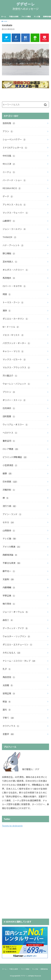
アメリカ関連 (26, 16)
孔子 (6, 669)
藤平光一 (8, 571)
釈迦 (6, 701)
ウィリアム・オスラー (15, 424)
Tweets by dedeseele (12, 826)
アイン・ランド (12, 514)
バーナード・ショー (14, 180)
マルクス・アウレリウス (16, 367)
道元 (6, 709)
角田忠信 (8, 677)
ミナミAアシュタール (15, 147)
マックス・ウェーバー (15, 213)
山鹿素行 (8, 221)
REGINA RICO (11, 188)
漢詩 (6, 310)
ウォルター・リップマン (16, 636)
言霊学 (8, 734)
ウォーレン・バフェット (16, 384)
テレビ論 (37, 16)
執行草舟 (8, 604)
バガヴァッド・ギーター (16, 343)
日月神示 (8, 408)
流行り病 (9, 506)
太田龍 (7, 685)
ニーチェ (8, 172)
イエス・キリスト (13, 335)
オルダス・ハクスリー (15, 270)
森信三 (7, 620)
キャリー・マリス (13, 351)
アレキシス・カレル (14, 204)
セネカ (8, 522)
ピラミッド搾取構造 (14, 457)
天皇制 (8, 579)
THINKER (9, 237)
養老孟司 (8, 441)
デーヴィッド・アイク (15, 628)
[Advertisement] (21, 872)
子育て (8, 718)
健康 (7, 473)
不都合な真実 (13, 16)
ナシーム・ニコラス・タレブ (19, 661)
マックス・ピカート (14, 359)
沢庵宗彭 (8, 490)
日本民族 (10, 481)
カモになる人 (11, 653)
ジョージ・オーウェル (15, 612)
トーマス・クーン (13, 302)
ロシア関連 (10, 449)
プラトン (8, 392)
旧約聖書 (8, 416)
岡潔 (6, 294)
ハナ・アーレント (13, 245)
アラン (7, 131)
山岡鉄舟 (8, 530)
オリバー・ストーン (14, 400)
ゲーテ (7, 196)
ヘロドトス (10, 433)
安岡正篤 (8, 693)
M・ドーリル (10, 327)
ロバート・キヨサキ (14, 286)
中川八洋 (8, 164)
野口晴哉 (8, 253)
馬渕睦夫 (8, 278)
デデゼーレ (25, 4)
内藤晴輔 (8, 587)
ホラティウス (11, 726)
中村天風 (8, 156)
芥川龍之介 (10, 375)
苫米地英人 (10, 261)
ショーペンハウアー (14, 139)
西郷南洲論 (10, 555)
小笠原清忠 (10, 465)
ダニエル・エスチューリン (17, 644)
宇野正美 (8, 595)
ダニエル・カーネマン (15, 319)
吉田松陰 (8, 123)
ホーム (3, 16)
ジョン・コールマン (14, 229)
